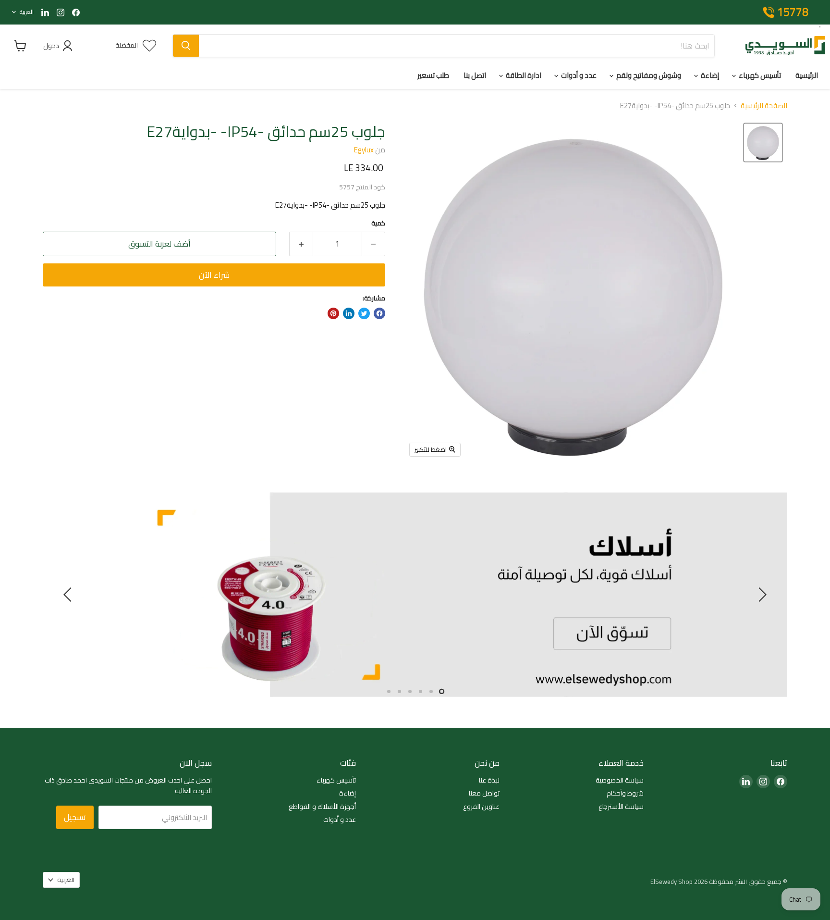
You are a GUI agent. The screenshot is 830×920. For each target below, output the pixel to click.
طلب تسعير (433, 75)
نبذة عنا (489, 780)
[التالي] (69, 594)
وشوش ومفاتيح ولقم (648, 75)
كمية (378, 223)
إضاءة (709, 75)
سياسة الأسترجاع (621, 807)
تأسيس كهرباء (759, 75)
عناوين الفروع (481, 807)
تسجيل (75, 817)
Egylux (364, 150)
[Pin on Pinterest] (333, 313)
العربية (27, 11)
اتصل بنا (475, 75)
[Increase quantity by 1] (301, 244)
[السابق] (760, 594)
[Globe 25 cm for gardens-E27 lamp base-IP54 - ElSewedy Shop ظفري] (763, 143)
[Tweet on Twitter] (364, 313)
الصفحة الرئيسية (764, 105)
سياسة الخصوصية (620, 780)
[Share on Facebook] (379, 313)
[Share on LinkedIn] (348, 313)
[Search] (186, 46)
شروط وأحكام (625, 793)
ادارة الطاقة (522, 75)
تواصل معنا (484, 793)
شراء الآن (214, 275)
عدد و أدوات (578, 75)
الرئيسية (806, 75)
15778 (792, 12)
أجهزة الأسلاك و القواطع (322, 807)
